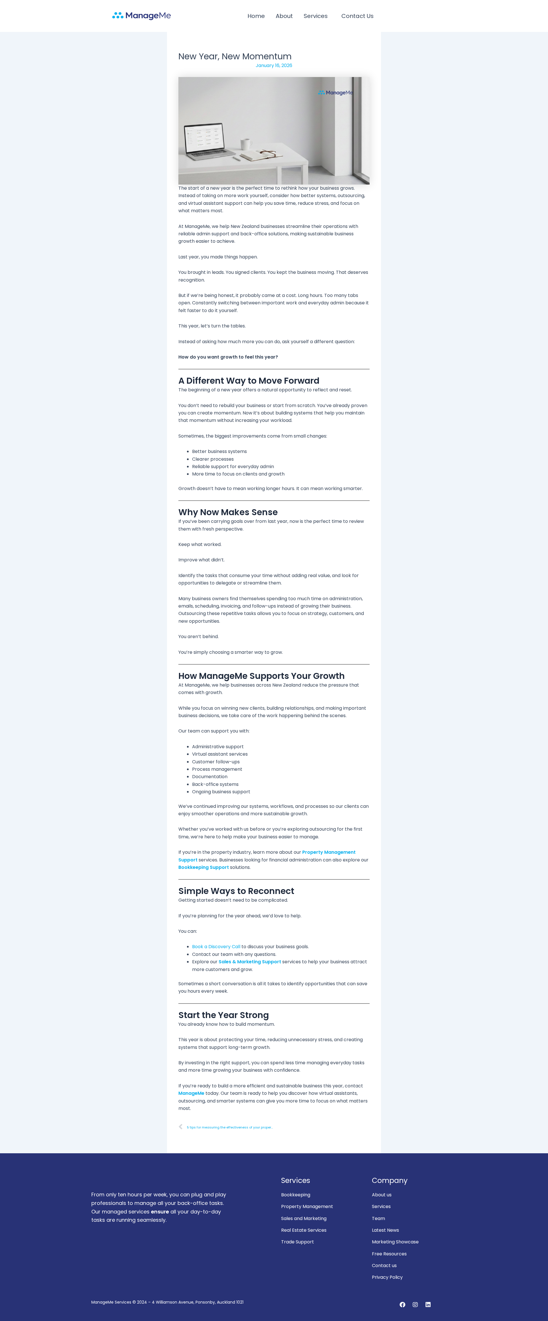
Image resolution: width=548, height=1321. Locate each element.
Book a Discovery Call (216, 946)
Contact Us (357, 16)
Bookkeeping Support (203, 867)
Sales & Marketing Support (250, 961)
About (284, 16)
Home (256, 16)
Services (316, 16)
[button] (317, 16)
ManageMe (191, 1093)
